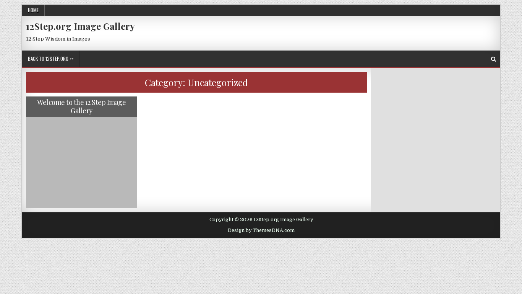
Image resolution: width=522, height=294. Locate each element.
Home (33, 10)
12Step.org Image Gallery (80, 26)
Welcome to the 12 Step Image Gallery (81, 106)
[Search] (493, 59)
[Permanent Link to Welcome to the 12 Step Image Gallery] (81, 152)
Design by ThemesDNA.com (261, 230)
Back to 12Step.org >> (50, 58)
